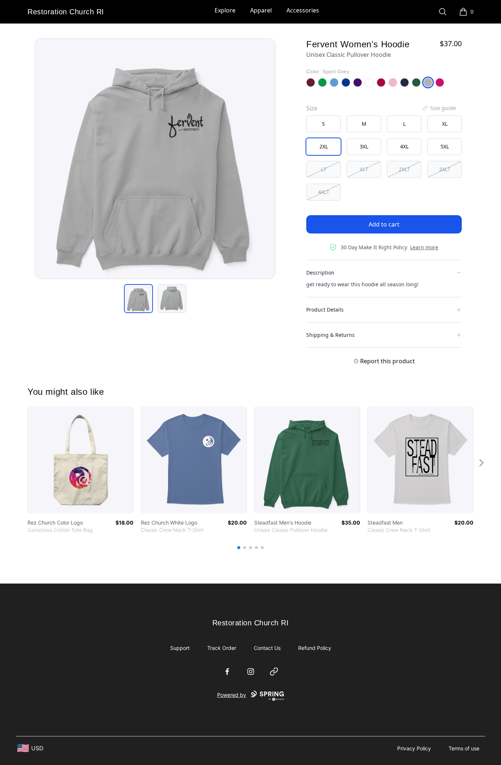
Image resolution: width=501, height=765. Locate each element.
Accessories (302, 10)
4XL (404, 146)
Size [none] (311, 108)
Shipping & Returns (330, 334)
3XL (364, 146)
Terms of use (464, 748)
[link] (80, 460)
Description (320, 272)
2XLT (404, 169)
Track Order (221, 648)
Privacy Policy (414, 748)
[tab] (138, 298)
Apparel (261, 10)
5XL (444, 146)
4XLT (323, 191)
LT (323, 169)
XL (444, 123)
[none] (438, 108)
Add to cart (384, 224)
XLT (364, 169)
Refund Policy (314, 648)
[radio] (323, 123)
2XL (323, 146)
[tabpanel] (155, 158)
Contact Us (267, 648)
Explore (225, 10)
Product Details (325, 309)
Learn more (424, 247)
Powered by (231, 695)
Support (180, 648)
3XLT (444, 169)
